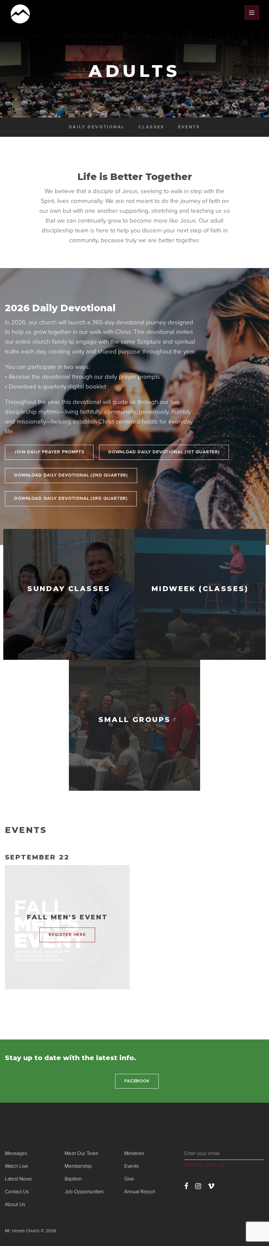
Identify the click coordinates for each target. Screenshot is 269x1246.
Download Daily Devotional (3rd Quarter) (71, 498)
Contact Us (17, 1192)
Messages (16, 1153)
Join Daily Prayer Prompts (49, 452)
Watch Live (16, 1166)
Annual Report (139, 1192)
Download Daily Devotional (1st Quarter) (164, 452)
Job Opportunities (84, 1192)
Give (129, 1179)
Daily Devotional (97, 127)
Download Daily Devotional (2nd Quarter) (71, 475)
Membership (78, 1166)
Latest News (18, 1179)
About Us (15, 1204)
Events (189, 127)
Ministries (134, 1153)
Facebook (137, 1081)
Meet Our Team (81, 1153)
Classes (151, 127)
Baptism (73, 1179)
